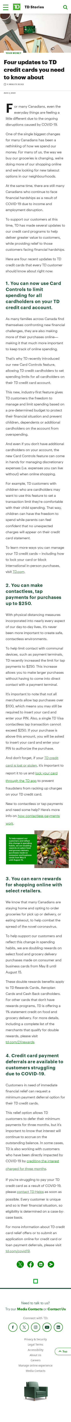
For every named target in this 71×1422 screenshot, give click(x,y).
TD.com (18, 571)
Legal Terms (35, 1344)
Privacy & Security (35, 1339)
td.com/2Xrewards (20, 1042)
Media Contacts (29, 1309)
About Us (35, 1355)
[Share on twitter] (20, 1264)
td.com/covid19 (18, 1251)
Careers (36, 1360)
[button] (5, 7)
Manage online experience (35, 1365)
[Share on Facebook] (30, 1264)
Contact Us (57, 1309)
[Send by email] (51, 1264)
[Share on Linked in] (41, 1264)
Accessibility (35, 1350)
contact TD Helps (30, 1192)
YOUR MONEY (13, 53)
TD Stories (34, 7)
